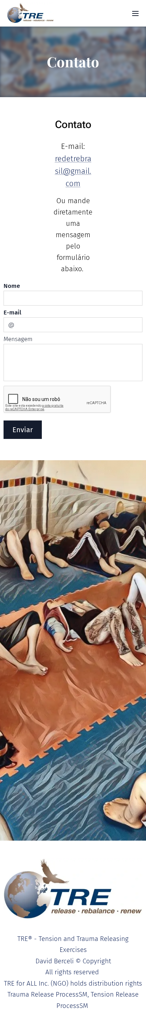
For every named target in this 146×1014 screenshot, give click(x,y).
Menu (135, 13)
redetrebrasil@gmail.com (73, 171)
